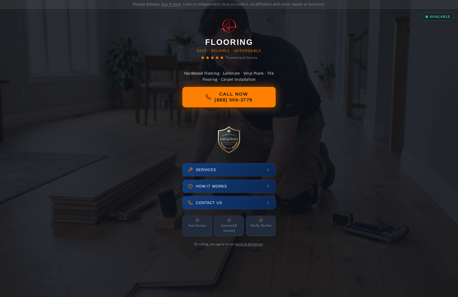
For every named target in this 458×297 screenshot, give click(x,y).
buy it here (171, 4)
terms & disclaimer (249, 244)
